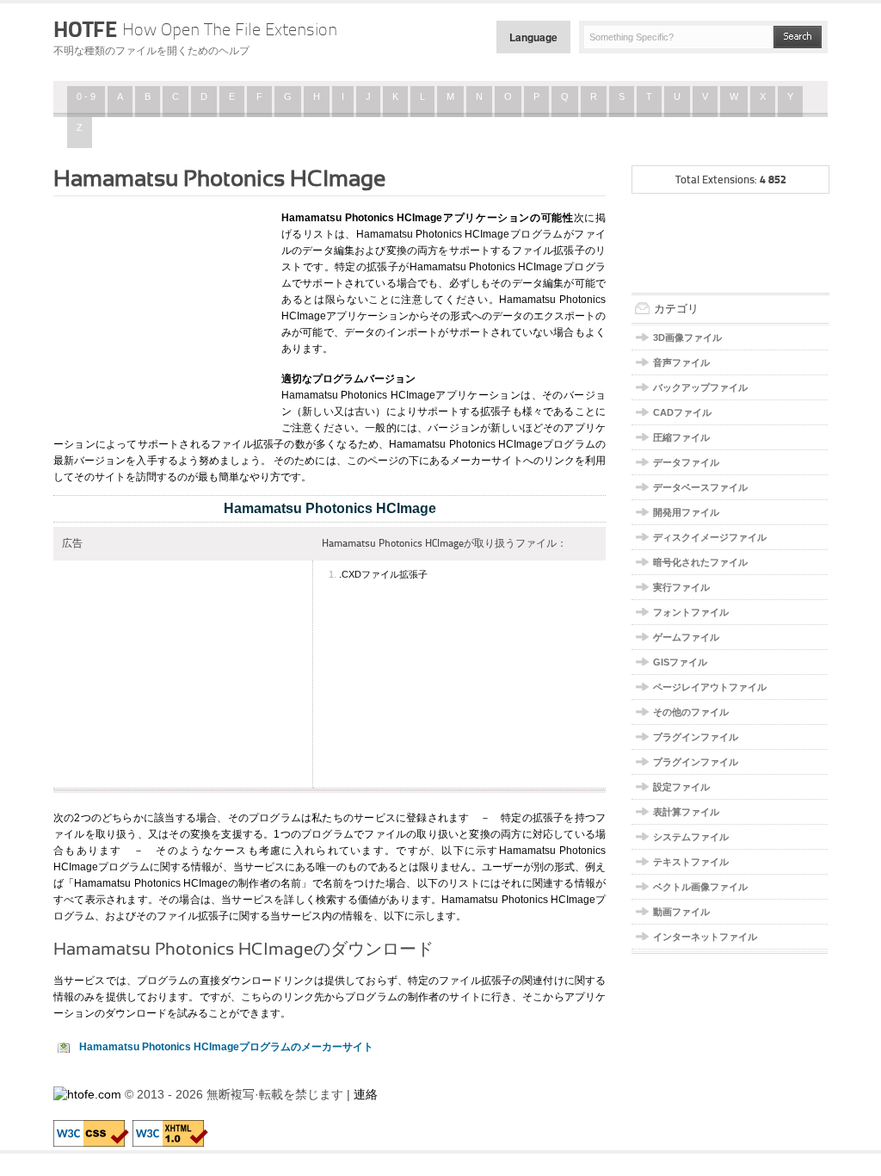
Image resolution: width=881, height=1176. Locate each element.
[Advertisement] (160, 312)
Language (533, 37)
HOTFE (195, 29)
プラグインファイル (695, 737)
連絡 (366, 1094)
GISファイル (680, 662)
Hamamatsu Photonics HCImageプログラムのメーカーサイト (226, 1047)
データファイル (686, 462)
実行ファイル (681, 587)
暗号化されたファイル (700, 562)
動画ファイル (681, 912)
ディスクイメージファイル (710, 537)
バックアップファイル (700, 387)
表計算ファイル (686, 812)
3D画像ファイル (687, 337)
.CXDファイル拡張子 (383, 574)
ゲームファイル (686, 637)
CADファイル (682, 412)
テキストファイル (691, 862)
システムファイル (691, 837)
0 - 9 (86, 96)
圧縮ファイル (681, 437)
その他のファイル (691, 712)
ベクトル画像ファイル (700, 887)
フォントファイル (691, 612)
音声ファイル (681, 362)
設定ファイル (681, 787)
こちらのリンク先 (282, 997)
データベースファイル (700, 487)
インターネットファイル (705, 937)
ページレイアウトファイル (710, 687)
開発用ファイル (686, 512)
